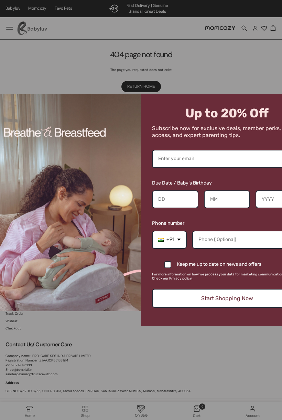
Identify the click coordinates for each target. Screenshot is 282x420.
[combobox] (169, 240)
